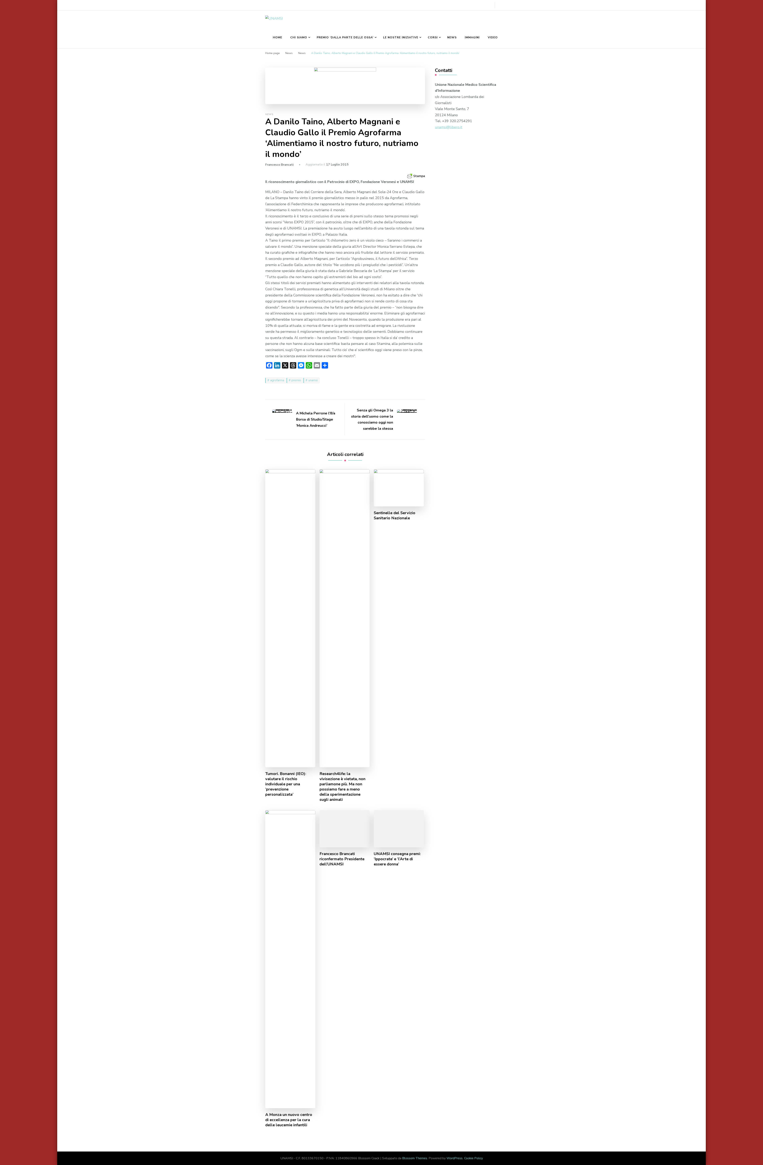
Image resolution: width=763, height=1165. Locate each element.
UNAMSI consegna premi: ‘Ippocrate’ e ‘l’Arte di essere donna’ (397, 859)
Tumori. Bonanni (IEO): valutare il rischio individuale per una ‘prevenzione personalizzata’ (285, 784)
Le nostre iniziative (400, 37)
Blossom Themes (414, 1158)
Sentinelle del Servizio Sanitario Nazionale (394, 515)
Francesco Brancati (279, 165)
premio (296, 380)
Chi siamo (298, 37)
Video (493, 37)
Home (277, 37)
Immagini (472, 37)
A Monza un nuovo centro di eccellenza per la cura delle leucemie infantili (288, 1120)
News (452, 37)
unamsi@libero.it (448, 127)
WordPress (454, 1158)
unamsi (313, 380)
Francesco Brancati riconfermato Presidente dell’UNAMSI (342, 859)
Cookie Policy (473, 1158)
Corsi (433, 37)
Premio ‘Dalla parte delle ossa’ (345, 37)
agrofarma (277, 380)
